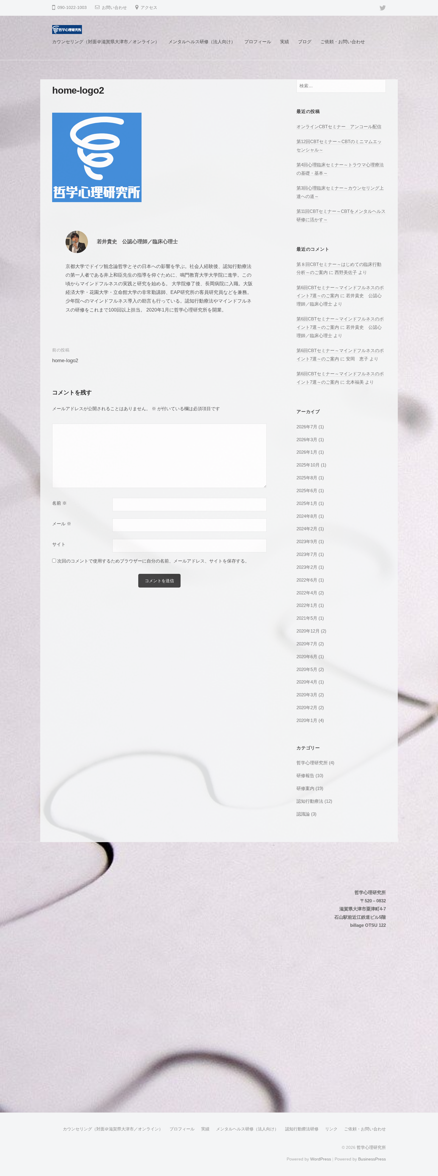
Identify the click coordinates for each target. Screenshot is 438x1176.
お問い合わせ (114, 7)
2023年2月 (306, 567)
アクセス (149, 7)
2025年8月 (306, 477)
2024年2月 (306, 528)
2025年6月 (306, 490)
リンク (331, 1129)
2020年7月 (306, 643)
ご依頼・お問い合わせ (342, 41)
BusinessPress (372, 1159)
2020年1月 (306, 720)
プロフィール (257, 41)
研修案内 (305, 788)
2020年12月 (308, 630)
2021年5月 (306, 618)
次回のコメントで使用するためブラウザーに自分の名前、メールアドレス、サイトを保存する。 (153, 560)
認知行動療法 (309, 801)
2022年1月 (306, 605)
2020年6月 (306, 656)
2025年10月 (308, 464)
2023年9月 (306, 541)
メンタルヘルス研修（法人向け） (201, 41)
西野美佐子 (346, 272)
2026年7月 (306, 426)
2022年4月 (306, 592)
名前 (59, 503)
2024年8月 (306, 516)
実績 (284, 41)
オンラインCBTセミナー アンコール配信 (338, 126)
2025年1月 (306, 503)
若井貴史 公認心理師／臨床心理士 (137, 241)
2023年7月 (306, 554)
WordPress (320, 1159)
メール (61, 523)
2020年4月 (306, 681)
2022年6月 (306, 579)
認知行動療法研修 (302, 1129)
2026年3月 (306, 439)
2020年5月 (306, 669)
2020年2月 (306, 707)
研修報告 (305, 775)
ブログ (304, 41)
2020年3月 (306, 694)
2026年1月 (306, 452)
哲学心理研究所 (312, 762)
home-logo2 (65, 360)
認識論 (303, 813)
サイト (59, 544)
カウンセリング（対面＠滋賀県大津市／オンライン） (105, 41)
